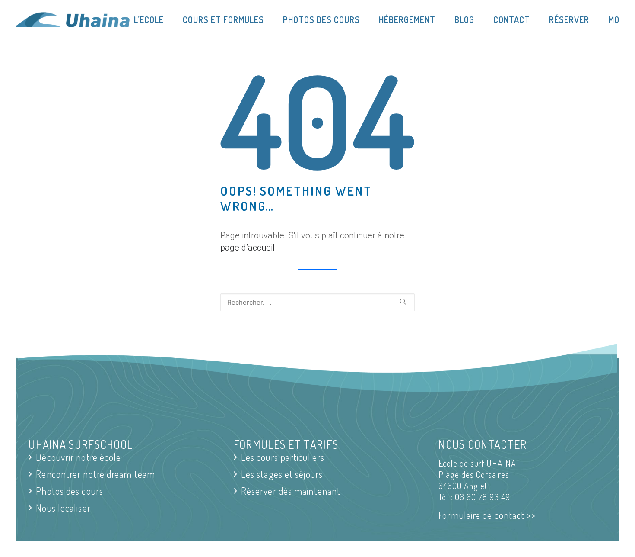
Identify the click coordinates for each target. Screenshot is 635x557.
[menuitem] (153, 19)
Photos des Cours (321, 19)
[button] (403, 301)
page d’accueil (247, 247)
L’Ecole (149, 19)
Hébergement (407, 19)
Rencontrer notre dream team (95, 474)
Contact (511, 19)
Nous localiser (63, 508)
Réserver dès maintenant (290, 491)
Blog (464, 19)
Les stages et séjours (282, 474)
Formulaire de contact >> (486, 515)
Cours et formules (223, 19)
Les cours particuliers (282, 457)
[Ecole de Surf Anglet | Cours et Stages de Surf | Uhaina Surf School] (72, 19)
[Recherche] (317, 302)
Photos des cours (69, 491)
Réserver (569, 19)
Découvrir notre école (78, 457)
